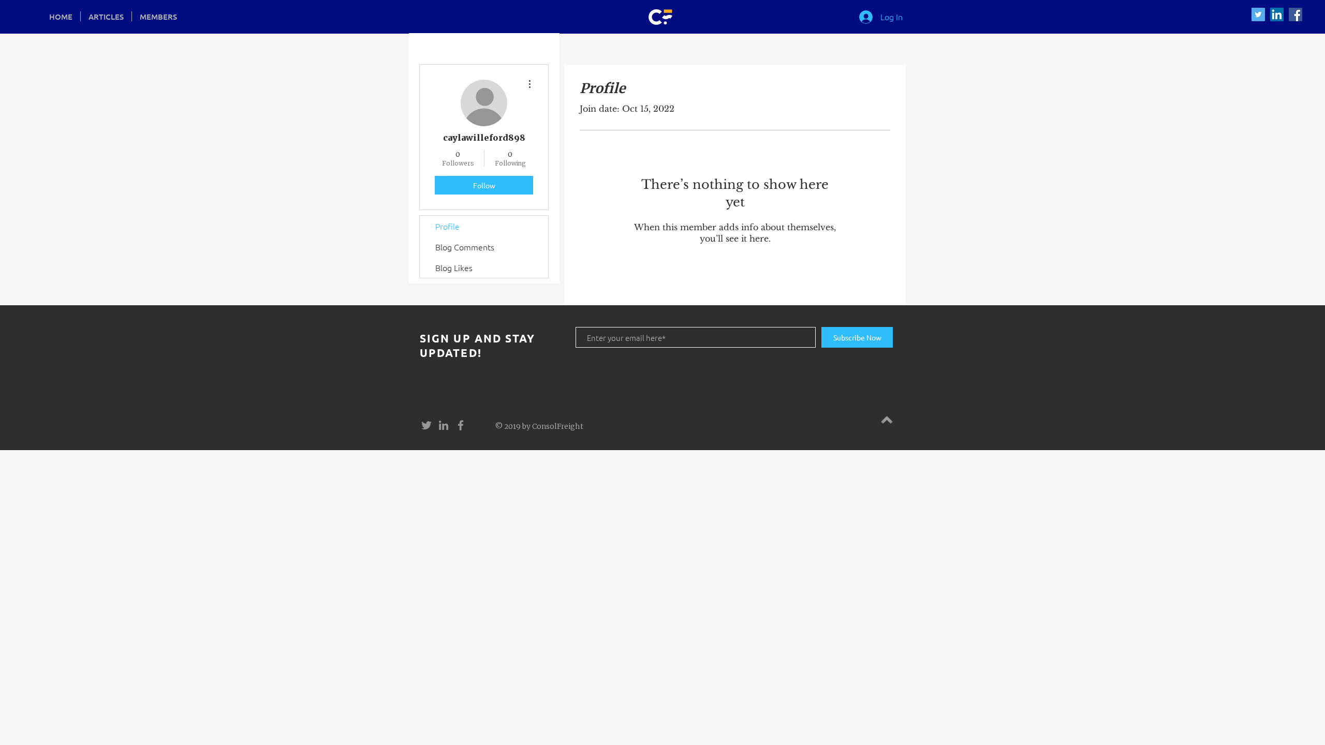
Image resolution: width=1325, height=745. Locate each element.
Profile (447, 226)
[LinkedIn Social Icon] (1277, 14)
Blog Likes (454, 267)
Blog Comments (464, 246)
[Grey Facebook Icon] (460, 425)
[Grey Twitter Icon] (426, 425)
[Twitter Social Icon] (1258, 14)
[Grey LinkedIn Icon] (443, 425)
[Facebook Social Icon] (1295, 14)
